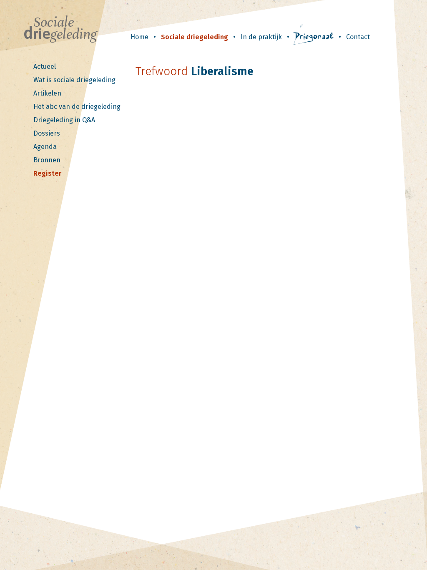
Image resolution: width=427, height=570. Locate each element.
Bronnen (46, 160)
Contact (358, 37)
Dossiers (46, 133)
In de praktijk (261, 37)
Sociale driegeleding (194, 37)
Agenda (45, 147)
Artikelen (47, 93)
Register (47, 173)
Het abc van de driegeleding (77, 107)
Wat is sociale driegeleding (74, 80)
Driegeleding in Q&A (64, 120)
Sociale (60, 28)
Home (139, 37)
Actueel (44, 67)
